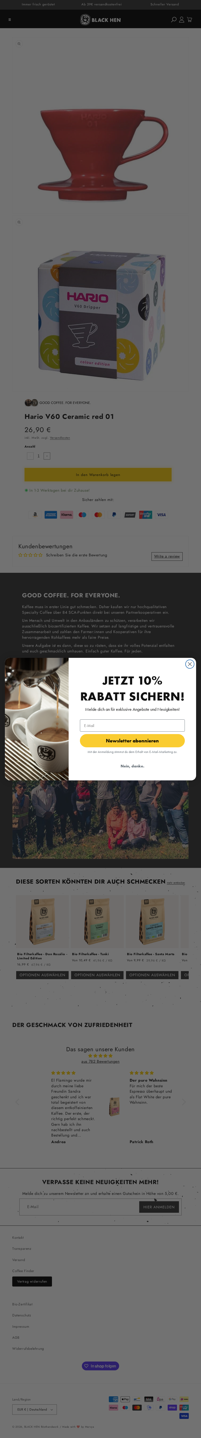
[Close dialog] (190, 664)
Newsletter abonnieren (132, 741)
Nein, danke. (132, 765)
